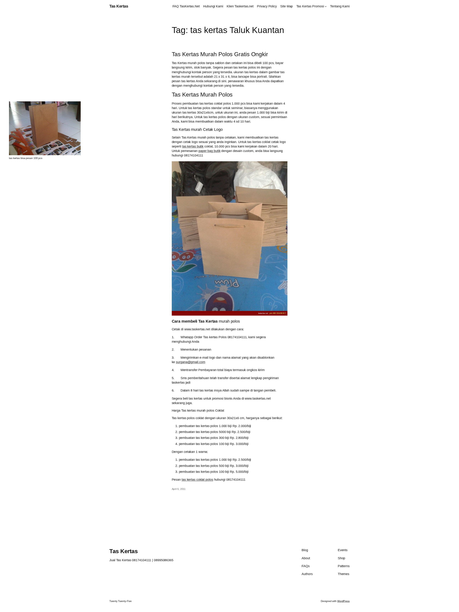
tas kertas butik (193, 146)
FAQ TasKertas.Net (186, 6)
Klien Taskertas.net (240, 6)
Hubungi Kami (213, 6)
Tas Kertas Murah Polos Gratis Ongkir (220, 54)
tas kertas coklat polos (197, 479)
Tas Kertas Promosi (310, 6)
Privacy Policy (267, 6)
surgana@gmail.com (190, 362)
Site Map (286, 6)
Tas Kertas (118, 6)
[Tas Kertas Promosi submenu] (326, 6)
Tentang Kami (340, 6)
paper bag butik (209, 151)
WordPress (343, 601)
